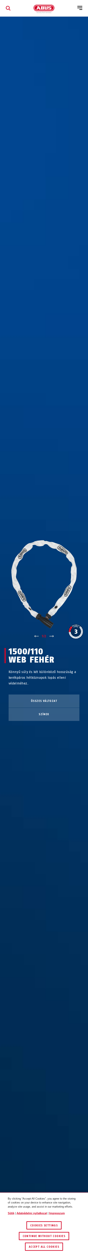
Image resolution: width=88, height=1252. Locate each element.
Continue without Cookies (44, 1236)
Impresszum (57, 1213)
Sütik (11, 1213)
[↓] (51, 636)
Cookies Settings (44, 1225)
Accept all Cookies (44, 1247)
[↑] (36, 636)
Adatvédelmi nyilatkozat (32, 1213)
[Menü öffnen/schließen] (80, 8)
